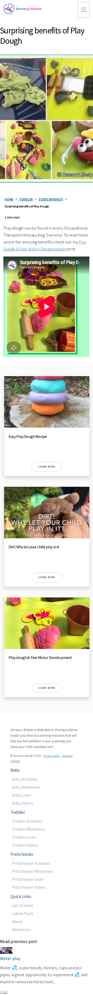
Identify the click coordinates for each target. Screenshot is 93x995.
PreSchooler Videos (29, 887)
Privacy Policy (51, 756)
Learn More (47, 466)
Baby (15, 770)
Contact (15, 761)
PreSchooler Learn (28, 879)
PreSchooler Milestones (32, 871)
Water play (10, 958)
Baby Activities (24, 779)
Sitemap (67, 756)
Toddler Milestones (28, 829)
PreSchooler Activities (31, 863)
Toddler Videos (50, 199)
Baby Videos (22, 803)
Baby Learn (21, 795)
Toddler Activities (27, 821)
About (17, 921)
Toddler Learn (24, 837)
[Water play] (6, 952)
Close (3, 992)
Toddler (26, 199)
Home (9, 199)
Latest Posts (22, 913)
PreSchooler (21, 854)
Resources (21, 929)
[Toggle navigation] (84, 10)
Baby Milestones (26, 787)
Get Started (22, 905)
